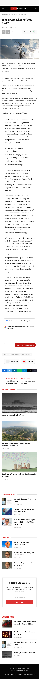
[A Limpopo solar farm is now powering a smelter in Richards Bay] (19, 431)
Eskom (5, 354)
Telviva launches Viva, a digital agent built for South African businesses (24, 522)
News (7, 14)
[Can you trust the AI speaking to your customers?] (7, 511)
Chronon (26, 670)
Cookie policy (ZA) (10, 674)
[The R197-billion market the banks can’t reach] (7, 544)
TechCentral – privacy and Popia (26, 674)
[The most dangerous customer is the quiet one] (7, 565)
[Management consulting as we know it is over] (7, 554)
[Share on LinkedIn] (8, 32)
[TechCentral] (19, 9)
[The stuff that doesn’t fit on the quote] (7, 501)
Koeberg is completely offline (13, 415)
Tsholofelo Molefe (26, 354)
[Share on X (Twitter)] (3, 32)
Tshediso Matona (14, 354)
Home (3, 14)
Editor (5, 27)
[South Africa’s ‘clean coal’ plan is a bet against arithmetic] (19, 462)
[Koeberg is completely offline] (19, 403)
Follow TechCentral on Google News (21, 321)
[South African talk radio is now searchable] (7, 634)
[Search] (36, 9)
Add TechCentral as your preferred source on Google (20, 327)
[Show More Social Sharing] (12, 32)
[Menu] (3, 9)
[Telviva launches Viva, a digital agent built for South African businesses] (7, 522)
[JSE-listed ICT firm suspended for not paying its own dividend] (7, 624)
